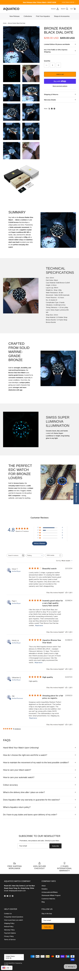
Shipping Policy (9, 923)
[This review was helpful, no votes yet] (66, 592)
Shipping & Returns (51, 94)
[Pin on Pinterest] (54, 108)
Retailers (45, 889)
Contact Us (8, 913)
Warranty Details (50, 100)
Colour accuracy (10, 785)
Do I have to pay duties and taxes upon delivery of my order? (30, 814)
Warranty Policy (9, 930)
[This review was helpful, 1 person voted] (66, 687)
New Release (15, 16)
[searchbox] (14, 555)
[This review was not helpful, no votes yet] (70, 592)
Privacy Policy (9, 936)
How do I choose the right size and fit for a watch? (25, 755)
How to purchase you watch (13, 920)
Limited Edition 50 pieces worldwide (57, 44)
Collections (28, 16)
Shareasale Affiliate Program (51, 895)
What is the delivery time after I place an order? (24, 792)
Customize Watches (48, 899)
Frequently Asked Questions (13, 917)
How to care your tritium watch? (17, 770)
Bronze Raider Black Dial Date (16, 23)
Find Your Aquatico (43, 16)
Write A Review (39, 543)
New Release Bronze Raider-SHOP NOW (39, 2)
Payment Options (10, 933)
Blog (43, 902)
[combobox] (35, 555)
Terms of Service (10, 939)
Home (4, 23)
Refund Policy (8, 926)
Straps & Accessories (62, 16)
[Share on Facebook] (52, 108)
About (43, 886)
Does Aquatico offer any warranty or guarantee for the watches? (31, 800)
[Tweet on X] (49, 108)
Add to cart (60, 74)
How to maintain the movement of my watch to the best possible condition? (36, 762)
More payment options (60, 86)
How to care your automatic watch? (18, 777)
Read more (39, 626)
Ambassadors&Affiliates (50, 892)
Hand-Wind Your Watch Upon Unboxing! (21, 747)
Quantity (47, 61)
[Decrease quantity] (46, 65)
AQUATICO (11, 963)
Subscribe (55, 846)
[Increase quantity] (58, 65)
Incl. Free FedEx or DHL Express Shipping (55, 51)
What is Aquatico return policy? (17, 807)
